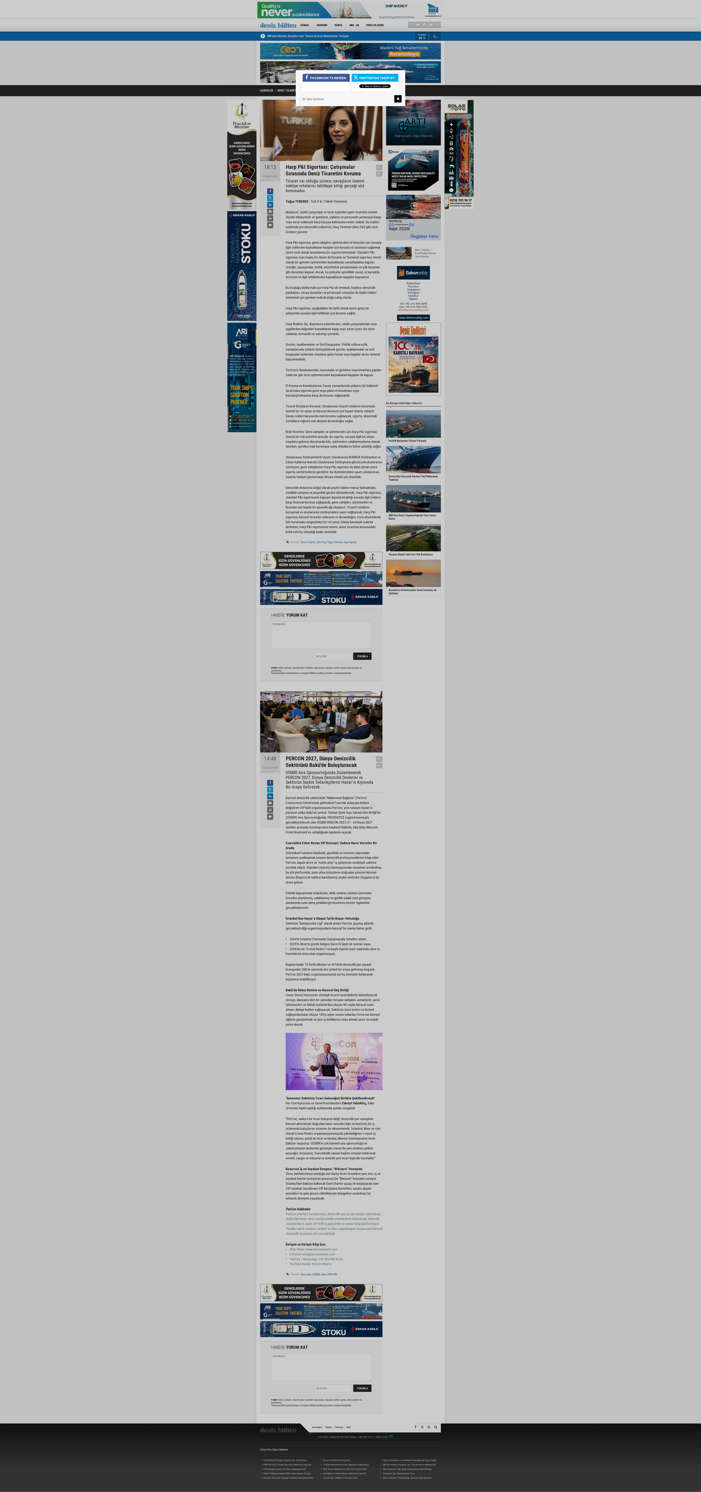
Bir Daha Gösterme (313, 99)
